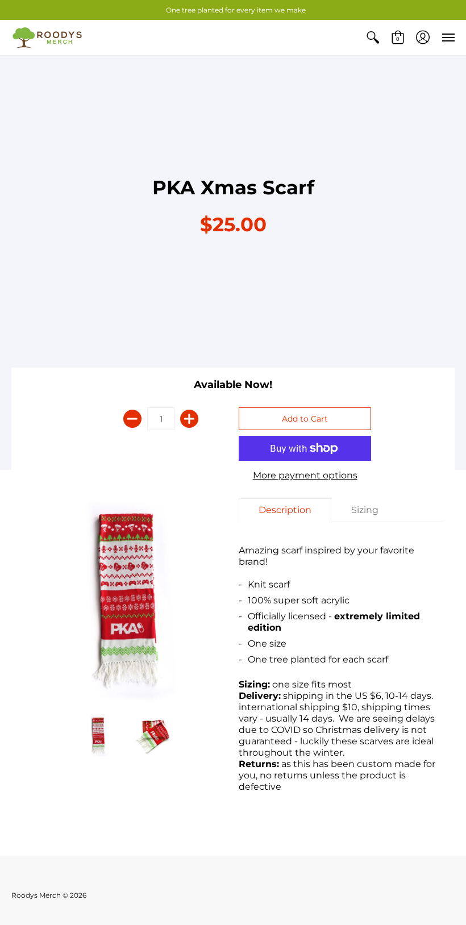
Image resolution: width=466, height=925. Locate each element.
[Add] (189, 419)
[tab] (285, 510)
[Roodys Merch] (48, 37)
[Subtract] (132, 419)
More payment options (305, 475)
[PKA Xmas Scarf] (125, 600)
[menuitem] (372, 37)
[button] (372, 37)
